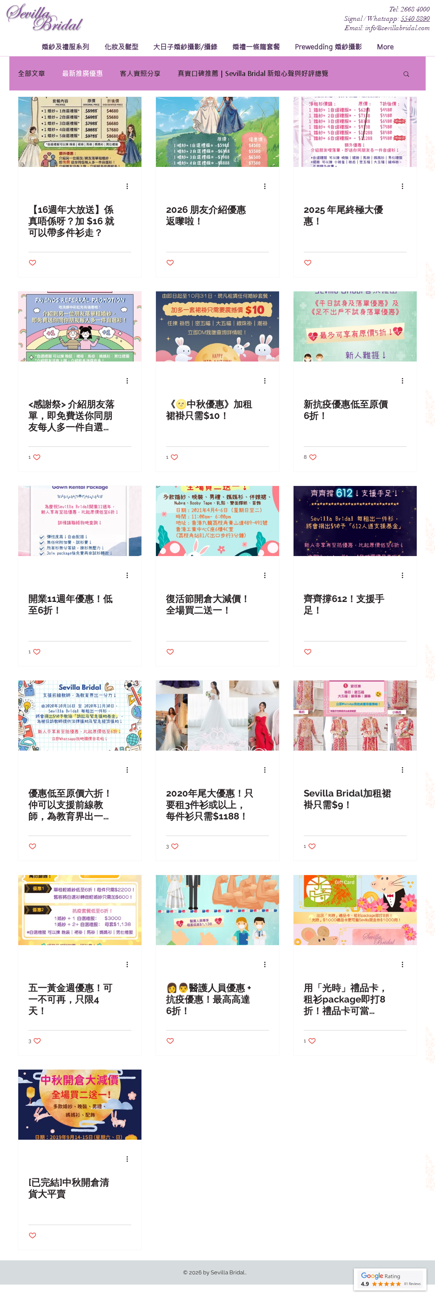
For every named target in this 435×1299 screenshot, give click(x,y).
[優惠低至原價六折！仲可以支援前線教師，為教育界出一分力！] (79, 716)
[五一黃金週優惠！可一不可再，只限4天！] (79, 910)
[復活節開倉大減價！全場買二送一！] (217, 521)
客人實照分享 (140, 73)
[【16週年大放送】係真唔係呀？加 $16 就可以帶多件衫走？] (79, 132)
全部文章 (31, 73)
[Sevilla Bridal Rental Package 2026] (217, 132)
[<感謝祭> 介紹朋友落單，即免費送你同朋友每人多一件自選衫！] (79, 326)
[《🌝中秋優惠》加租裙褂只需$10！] (217, 326)
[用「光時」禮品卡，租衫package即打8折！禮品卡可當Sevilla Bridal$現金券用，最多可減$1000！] (355, 910)
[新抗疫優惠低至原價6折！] (355, 326)
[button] (406, 74)
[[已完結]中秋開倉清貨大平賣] (79, 1105)
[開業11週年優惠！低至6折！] (79, 521)
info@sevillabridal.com (397, 28)
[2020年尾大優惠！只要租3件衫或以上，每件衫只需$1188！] (217, 716)
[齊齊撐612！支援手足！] (355, 521)
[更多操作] (130, 186)
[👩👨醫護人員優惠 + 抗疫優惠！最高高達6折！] (217, 910)
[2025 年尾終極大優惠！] (355, 132)
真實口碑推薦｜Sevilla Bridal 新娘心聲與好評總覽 (253, 73)
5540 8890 (415, 18)
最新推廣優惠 (82, 73)
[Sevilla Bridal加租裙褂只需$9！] (355, 716)
